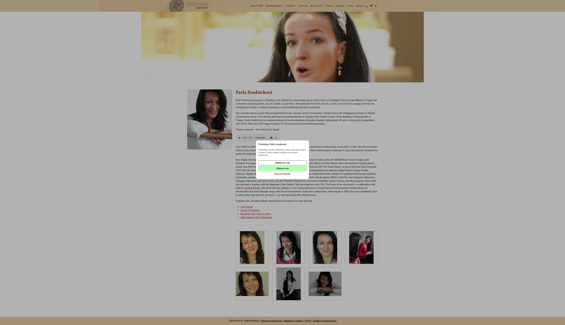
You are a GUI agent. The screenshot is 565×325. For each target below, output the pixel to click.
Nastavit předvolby (282, 174)
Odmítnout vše (282, 163)
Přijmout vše (282, 168)
